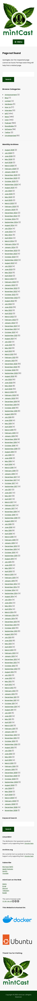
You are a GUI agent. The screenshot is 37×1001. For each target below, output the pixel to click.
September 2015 (11, 556)
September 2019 (11, 411)
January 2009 (10, 804)
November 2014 (11, 587)
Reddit (4, 893)
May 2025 (8, 197)
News (7, 117)
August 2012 (9, 672)
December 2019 (11, 401)
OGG (7, 120)
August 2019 (9, 414)
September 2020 (11, 373)
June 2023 (9, 269)
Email (4, 886)
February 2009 (10, 801)
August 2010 (9, 747)
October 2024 (10, 219)
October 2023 (10, 257)
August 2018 (9, 452)
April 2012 (8, 685)
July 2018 (8, 455)
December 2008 (11, 807)
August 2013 (9, 634)
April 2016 (8, 534)
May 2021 (8, 348)
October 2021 (10, 332)
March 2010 (9, 763)
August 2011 (9, 710)
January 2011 (9, 732)
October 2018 (10, 445)
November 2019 (11, 405)
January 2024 (10, 247)
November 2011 (10, 700)
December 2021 (11, 326)
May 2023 (8, 272)
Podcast (8, 123)
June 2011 (8, 716)
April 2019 (8, 427)
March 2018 (9, 467)
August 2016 (9, 521)
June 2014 (8, 603)
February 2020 (10, 395)
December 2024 (11, 213)
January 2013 (10, 656)
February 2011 (10, 729)
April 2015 (8, 571)
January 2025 (10, 210)
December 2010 (11, 735)
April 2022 (8, 313)
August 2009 (9, 785)
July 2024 (8, 228)
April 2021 (8, 351)
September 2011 (11, 707)
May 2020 (8, 386)
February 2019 (10, 433)
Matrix (4, 884)
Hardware (8, 104)
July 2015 (8, 562)
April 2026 (8, 162)
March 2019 (9, 430)
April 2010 (8, 760)
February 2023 (10, 282)
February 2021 (10, 357)
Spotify (4, 871)
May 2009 (8, 791)
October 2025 (10, 181)
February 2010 (10, 766)
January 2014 (10, 618)
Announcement (11, 95)
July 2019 (8, 417)
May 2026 (8, 159)
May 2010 (8, 757)
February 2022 (10, 320)
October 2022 (10, 294)
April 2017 (8, 499)
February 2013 (10, 653)
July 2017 (8, 490)
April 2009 (8, 795)
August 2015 (9, 559)
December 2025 (11, 175)
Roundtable (9, 126)
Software (8, 129)
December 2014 (11, 584)
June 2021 (8, 345)
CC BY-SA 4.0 (7, 901)
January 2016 (10, 543)
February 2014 (10, 615)
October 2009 (10, 779)
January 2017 (10, 508)
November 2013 (11, 625)
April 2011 (8, 722)
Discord (5, 888)
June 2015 (8, 565)
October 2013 (10, 628)
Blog (6, 98)
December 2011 (10, 697)
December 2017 (11, 477)
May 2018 (8, 461)
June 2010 (8, 754)
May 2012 (8, 681)
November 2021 (11, 329)
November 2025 (11, 178)
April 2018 (8, 464)
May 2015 (8, 568)
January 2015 (10, 581)
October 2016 (10, 515)
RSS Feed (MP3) (7, 867)
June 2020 (9, 383)
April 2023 (8, 276)
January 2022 (10, 323)
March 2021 (9, 354)
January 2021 (10, 361)
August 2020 (9, 376)
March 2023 (9, 279)
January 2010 (10, 769)
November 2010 (11, 738)
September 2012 (11, 669)
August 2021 (9, 339)
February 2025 (10, 206)
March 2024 (9, 241)
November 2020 (11, 367)
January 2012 (10, 694)
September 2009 (11, 782)
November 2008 (11, 810)
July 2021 (8, 342)
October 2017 (10, 483)
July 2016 (8, 524)
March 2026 (9, 166)
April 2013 (8, 647)
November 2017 (11, 480)
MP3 (6, 113)
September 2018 (11, 449)
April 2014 (8, 609)
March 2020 (9, 392)
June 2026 (9, 156)
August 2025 (9, 188)
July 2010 (8, 751)
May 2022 (8, 310)
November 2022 (11, 291)
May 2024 (8, 235)
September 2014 (11, 593)
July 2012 (8, 675)
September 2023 (11, 260)
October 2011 (10, 703)
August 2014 (9, 596)
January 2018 (10, 474)
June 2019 (8, 420)
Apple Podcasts (7, 869)
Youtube (5, 873)
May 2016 (8, 530)
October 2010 (10, 741)
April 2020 (8, 389)
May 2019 (8, 423)
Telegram (5, 891)
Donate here (29, 843)
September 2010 (11, 744)
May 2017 (8, 496)
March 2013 (9, 650)
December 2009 (11, 773)
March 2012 (9, 688)
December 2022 (11, 288)
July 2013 (8, 637)
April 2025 (8, 200)
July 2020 (8, 379)
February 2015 (10, 578)
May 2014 (8, 606)
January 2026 (10, 172)
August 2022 (9, 301)
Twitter (7, 132)
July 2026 (8, 153)
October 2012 (10, 666)
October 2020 (10, 370)
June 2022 (9, 307)
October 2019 (10, 408)
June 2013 (8, 640)
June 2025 (9, 194)
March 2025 (9, 203)
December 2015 (11, 546)
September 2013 (11, 631)
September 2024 (11, 222)
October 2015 (10, 552)
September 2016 (11, 518)
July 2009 (8, 788)
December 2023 (11, 250)
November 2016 (11, 512)
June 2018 (8, 458)
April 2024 (9, 238)
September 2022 (11, 298)
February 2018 (10, 471)
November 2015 (11, 549)
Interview (8, 110)
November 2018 (11, 442)
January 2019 (10, 436)
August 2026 (9, 150)
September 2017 (11, 486)
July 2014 (8, 600)
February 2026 (10, 169)
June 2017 (8, 493)
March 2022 (9, 317)
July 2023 (8, 266)
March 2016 (9, 537)
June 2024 (9, 232)
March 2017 (9, 502)
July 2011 (8, 713)
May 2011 (8, 719)
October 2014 (10, 590)
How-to (8, 107)
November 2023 (11, 254)
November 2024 (11, 216)
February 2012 (10, 691)
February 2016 (10, 540)
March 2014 (9, 612)
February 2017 (10, 505)
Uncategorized (10, 135)
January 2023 (10, 285)
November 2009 (11, 776)
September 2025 (11, 184)
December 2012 (11, 659)
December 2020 (11, 364)
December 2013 (11, 622)
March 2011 (9, 725)
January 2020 (10, 398)
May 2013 (8, 644)
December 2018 (11, 439)
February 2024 (10, 244)
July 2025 (8, 191)
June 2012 (8, 678)
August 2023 (9, 263)
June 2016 (8, 527)
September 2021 (11, 335)
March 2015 (9, 574)
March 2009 (9, 798)
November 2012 (11, 663)
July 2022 (8, 304)
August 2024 (9, 225)
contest (8, 101)
